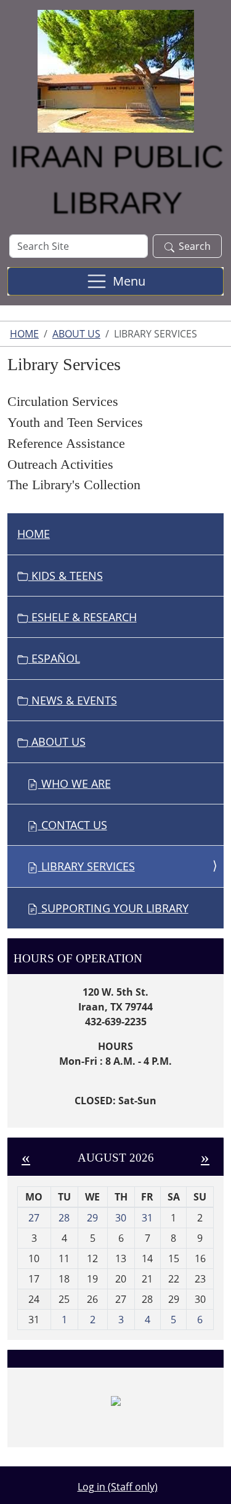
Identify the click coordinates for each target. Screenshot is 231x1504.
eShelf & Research (82, 616)
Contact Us (72, 824)
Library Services (86, 866)
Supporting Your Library (113, 908)
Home (24, 334)
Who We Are (74, 783)
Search (195, 246)
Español (54, 658)
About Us (76, 334)
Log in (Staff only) (118, 1487)
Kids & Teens (65, 575)
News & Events (72, 700)
